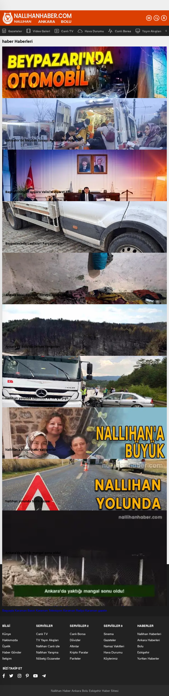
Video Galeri (41, 31)
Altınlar (74, 646)
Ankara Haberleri (148, 640)
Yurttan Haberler (148, 658)
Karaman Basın (25, 610)
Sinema (109, 634)
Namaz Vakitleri (114, 646)
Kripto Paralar (79, 652)
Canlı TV (67, 31)
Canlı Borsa (123, 31)
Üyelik (6, 646)
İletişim (7, 658)
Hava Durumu (94, 30)
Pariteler (75, 658)
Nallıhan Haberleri (149, 634)
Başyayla (8, 610)
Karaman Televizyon (49, 610)
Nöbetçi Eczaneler (48, 658)
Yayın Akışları (151, 31)
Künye (6, 634)
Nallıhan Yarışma (47, 652)
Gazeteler (15, 31)
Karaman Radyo (73, 610)
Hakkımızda (10, 640)
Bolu (140, 646)
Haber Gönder (11, 652)
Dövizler (75, 640)
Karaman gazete (96, 610)
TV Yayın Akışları (47, 640)
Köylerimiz (111, 658)
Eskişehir (143, 652)
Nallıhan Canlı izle (48, 646)
